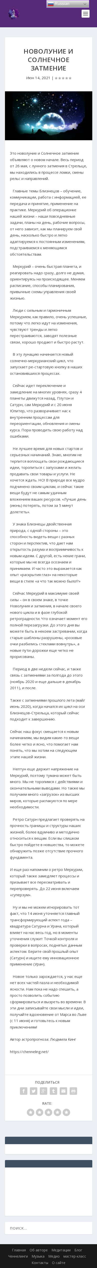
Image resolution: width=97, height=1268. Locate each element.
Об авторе (39, 1250)
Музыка (38, 1256)
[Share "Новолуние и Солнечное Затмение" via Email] (63, 1091)
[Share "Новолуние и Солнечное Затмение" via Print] (73, 1091)
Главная (19, 1250)
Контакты (40, 1262)
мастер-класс (74, 1256)
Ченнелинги (18, 1256)
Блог (78, 1250)
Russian (61, 3)
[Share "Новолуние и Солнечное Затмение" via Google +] (43, 1091)
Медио (54, 1256)
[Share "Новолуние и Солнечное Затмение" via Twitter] (34, 1091)
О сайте (58, 1262)
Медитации (61, 1250)
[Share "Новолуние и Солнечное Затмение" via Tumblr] (53, 1091)
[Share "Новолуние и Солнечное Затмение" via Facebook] (24, 1091)
